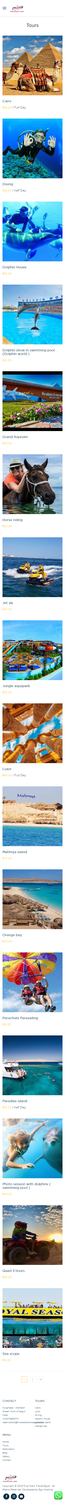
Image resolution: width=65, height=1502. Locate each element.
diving (38, 1415)
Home (5, 1442)
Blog (4, 1453)
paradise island (43, 1422)
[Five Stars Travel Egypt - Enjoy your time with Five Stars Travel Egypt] (17, 7)
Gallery (6, 1456)
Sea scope (11, 1354)
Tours (5, 1445)
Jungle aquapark (16, 686)
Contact (6, 1460)
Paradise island (14, 1101)
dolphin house (42, 1418)
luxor (37, 1411)
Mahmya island (14, 852)
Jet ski (7, 603)
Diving (7, 184)
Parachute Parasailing (20, 1018)
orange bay (41, 1426)
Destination (8, 1449)
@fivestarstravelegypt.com (23, 1422)
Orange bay (12, 935)
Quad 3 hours (13, 1271)
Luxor (7, 769)
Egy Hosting (46, 1489)
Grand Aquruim (15, 437)
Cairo (6, 101)
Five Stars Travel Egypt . (37, 1486)
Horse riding (12, 520)
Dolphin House (14, 267)
